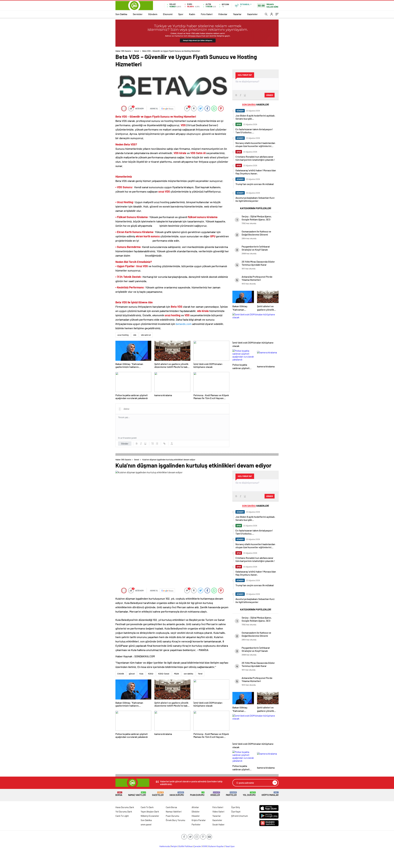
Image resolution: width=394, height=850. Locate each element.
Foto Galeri (207, 14)
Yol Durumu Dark (123, 811)
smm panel (146, 824)
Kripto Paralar (270, 794)
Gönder (124, 443)
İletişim (174, 846)
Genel (136, 51)
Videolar (222, 14)
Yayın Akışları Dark (150, 811)
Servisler (138, 14)
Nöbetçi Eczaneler (150, 815)
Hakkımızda (164, 846)
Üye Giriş (235, 807)
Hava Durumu (177, 794)
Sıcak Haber (218, 824)
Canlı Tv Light (122, 815)
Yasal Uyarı (230, 846)
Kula (141, 673)
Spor (180, 14)
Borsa (118, 794)
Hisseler (215, 794)
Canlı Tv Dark (147, 807)
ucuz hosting (123, 335)
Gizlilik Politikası (186, 846)
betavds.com (184, 324)
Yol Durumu (249, 794)
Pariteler (231, 794)
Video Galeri (218, 811)
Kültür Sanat (163, 673)
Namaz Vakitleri (137, 794)
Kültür (150, 673)
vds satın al (146, 335)
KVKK (204, 846)
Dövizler (196, 811)
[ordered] (153, 443)
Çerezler (197, 846)
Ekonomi (168, 14)
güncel (132, 673)
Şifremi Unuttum (239, 815)
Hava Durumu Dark (124, 807)
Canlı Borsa (171, 807)
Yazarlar (237, 14)
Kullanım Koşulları (216, 846)
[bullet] (157, 443)
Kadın (192, 14)
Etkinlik (120, 673)
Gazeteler (252, 14)
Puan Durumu (197, 794)
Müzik (176, 673)
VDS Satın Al (198, 153)
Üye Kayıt (236, 811)
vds (134, 335)
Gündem (152, 14)
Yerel (200, 673)
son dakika (188, 673)
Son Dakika (121, 14)
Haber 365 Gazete (123, 51)
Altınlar (195, 807)
